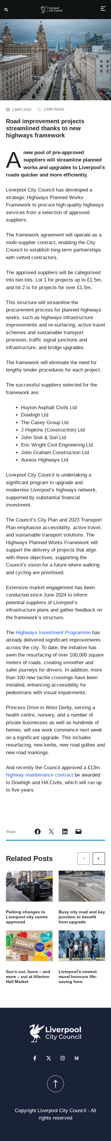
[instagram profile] (62, 1058)
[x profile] (48, 1058)
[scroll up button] (55, 1083)
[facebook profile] (34, 1058)
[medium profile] (76, 1058)
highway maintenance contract (39, 775)
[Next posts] (99, 858)
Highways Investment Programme (53, 632)
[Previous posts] (83, 858)
